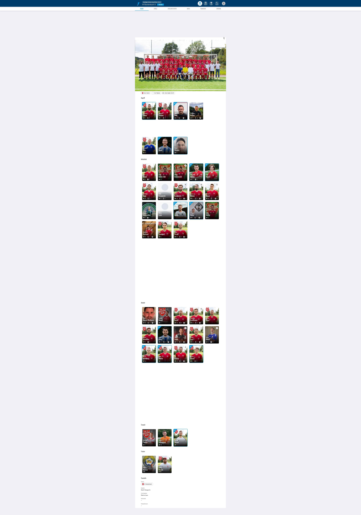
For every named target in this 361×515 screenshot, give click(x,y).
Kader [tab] (141, 9)
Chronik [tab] (218, 9)
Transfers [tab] (203, 9)
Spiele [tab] (155, 9)
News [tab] (188, 9)
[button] (156, 93)
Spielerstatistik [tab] (172, 9)
